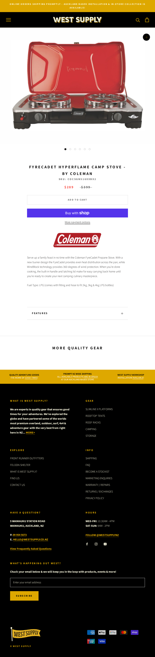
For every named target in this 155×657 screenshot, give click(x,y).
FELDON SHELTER (20, 465)
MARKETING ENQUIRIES (99, 478)
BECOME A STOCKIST (97, 472)
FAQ (88, 465)
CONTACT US (17, 485)
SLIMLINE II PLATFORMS (99, 409)
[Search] (138, 20)
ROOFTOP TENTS (95, 416)
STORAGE (91, 436)
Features (40, 313)
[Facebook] (87, 544)
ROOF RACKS (93, 423)
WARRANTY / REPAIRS (98, 485)
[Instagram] (96, 544)
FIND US (14, 478)
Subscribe (24, 596)
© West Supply (20, 646)
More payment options (77, 222)
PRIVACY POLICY (95, 498)
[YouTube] (105, 544)
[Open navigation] (8, 20)
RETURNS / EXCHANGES (99, 492)
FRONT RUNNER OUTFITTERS (27, 458)
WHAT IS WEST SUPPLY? (23, 472)
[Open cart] (147, 20)
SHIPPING (91, 458)
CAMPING (91, 429)
